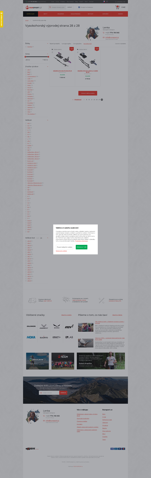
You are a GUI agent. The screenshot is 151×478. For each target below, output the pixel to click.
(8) (29, 127)
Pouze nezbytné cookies (64, 247)
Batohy (90, 14)
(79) (29, 143)
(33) (30, 85)
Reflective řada (107, 420)
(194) (29, 130)
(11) (30, 46)
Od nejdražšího (77, 43)
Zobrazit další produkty (88, 93)
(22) (30, 269)
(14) (29, 252)
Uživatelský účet (121, 1)
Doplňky (106, 14)
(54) (29, 109)
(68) (29, 125)
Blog (76, 1)
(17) (30, 98)
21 (91, 99)
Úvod (52, 1)
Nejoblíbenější (88, 43)
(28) (32, 76)
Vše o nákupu (70, 1)
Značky (120, 14)
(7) (30, 145)
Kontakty (79, 424)
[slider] (25, 57)
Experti (81, 1)
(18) (30, 267)
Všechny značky (66, 315)
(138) (30, 105)
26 (97, 99)
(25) (30, 94)
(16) (29, 92)
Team (86, 1)
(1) (29, 72)
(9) (29, 265)
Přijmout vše (82, 247)
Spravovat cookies (61, 251)
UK (41, 238)
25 (94, 99)
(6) (30, 87)
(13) (29, 74)
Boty (45, 14)
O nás (57, 1)
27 (99, 99)
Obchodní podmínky (83, 418)
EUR (38, 238)
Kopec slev (30, 14)
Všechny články (117, 315)
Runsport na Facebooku (87, 7)
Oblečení (60, 14)
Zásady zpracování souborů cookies (87, 427)
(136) (30, 83)
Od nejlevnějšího (66, 43)
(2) (29, 69)
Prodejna (62, 1)
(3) (31, 103)
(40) (30, 258)
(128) (29, 139)
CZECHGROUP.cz (78, 466)
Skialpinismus (75, 14)
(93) (29, 134)
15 (89, 99)
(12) (29, 278)
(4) (29, 123)
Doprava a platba (82, 421)
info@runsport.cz (112, 37)
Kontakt (91, 1)
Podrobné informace (81, 241)
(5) (30, 174)
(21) (29, 147)
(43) (30, 260)
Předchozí (78, 99)
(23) (30, 272)
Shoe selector (106, 431)
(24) (29, 256)
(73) (29, 78)
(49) (31, 107)
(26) (31, 80)
